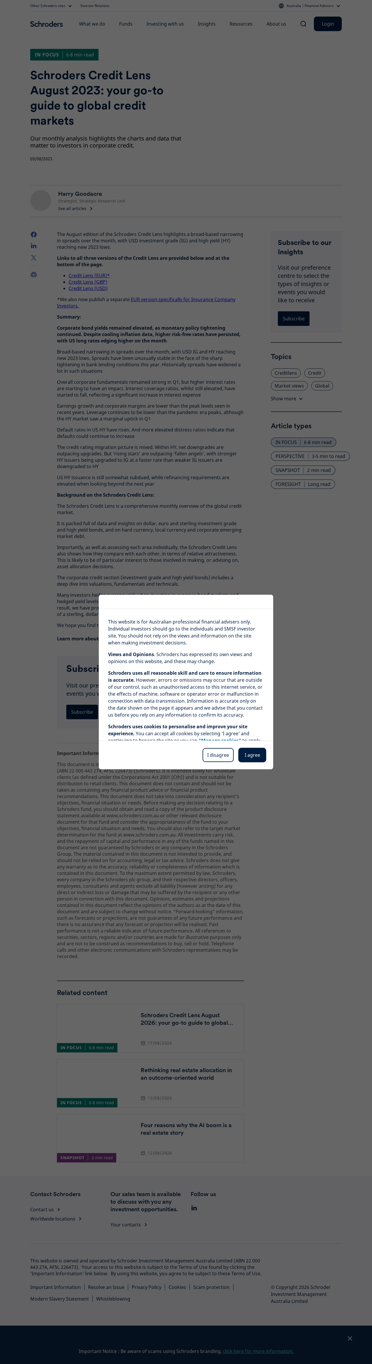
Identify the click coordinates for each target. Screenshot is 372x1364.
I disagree (218, 755)
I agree (252, 755)
